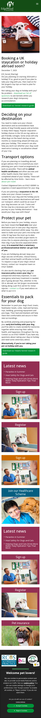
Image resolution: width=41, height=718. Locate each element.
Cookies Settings (20, 702)
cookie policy (29, 683)
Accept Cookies (21, 706)
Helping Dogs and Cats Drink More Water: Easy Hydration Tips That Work (21, 381)
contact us (14, 288)
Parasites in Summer (15, 372)
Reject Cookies (21, 711)
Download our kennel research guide (18, 105)
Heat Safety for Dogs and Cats (19, 375)
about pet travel (8, 181)
